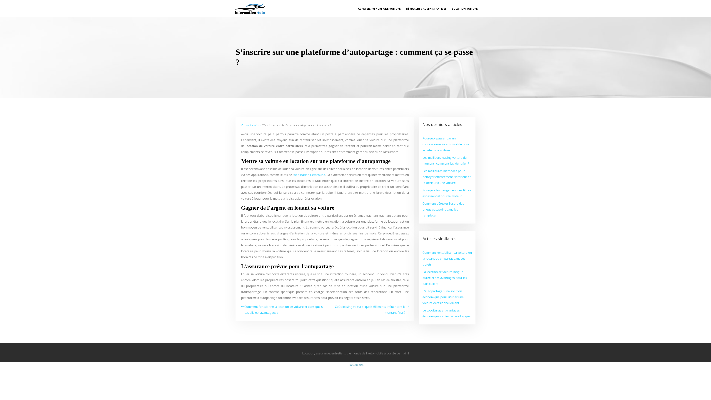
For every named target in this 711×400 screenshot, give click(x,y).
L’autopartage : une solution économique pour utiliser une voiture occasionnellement (443, 297)
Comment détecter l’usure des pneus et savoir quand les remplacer (443, 209)
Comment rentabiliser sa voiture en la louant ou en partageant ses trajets (447, 258)
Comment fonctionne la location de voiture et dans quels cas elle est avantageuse (283, 310)
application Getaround (309, 175)
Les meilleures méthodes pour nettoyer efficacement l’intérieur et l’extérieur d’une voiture (447, 177)
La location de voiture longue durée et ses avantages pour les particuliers (445, 278)
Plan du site (356, 365)
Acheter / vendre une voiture (379, 8)
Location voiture (465, 8)
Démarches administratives (426, 8)
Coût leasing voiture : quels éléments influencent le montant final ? (370, 310)
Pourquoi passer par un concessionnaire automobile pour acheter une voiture (446, 144)
